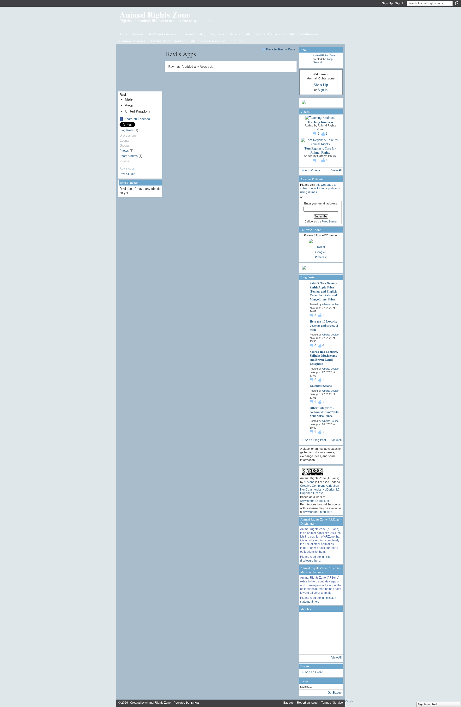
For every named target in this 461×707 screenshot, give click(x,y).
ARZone (309, 482)
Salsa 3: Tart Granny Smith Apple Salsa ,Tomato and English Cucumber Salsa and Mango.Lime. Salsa (323, 291)
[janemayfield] (320, 633)
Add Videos (312, 170)
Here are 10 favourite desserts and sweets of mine (324, 325)
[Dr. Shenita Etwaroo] (320, 619)
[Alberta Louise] (307, 619)
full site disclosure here (315, 558)
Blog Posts (126, 130)
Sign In (399, 3)
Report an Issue (307, 702)
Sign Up (387, 3)
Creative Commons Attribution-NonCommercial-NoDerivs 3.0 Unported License (320, 489)
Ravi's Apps (127, 168)
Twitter (321, 247)
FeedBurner (329, 221)
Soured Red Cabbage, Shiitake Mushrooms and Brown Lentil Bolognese (324, 357)
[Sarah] (334, 646)
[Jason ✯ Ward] (334, 633)
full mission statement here (318, 599)
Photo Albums (129, 156)
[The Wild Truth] (320, 646)
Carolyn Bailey (326, 156)
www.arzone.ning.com (314, 501)
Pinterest (321, 257)
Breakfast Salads (321, 385)
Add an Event (313, 672)
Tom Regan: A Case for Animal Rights (320, 150)
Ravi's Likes (127, 174)
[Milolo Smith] (307, 646)
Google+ (321, 252)
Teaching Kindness (320, 122)
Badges (288, 702)
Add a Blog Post (315, 440)
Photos (124, 150)
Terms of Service (332, 702)
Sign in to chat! (427, 704)
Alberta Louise (330, 304)
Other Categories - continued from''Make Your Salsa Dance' (324, 411)
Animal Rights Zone (155, 14)
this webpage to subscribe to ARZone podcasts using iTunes (320, 188)
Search (456, 3)
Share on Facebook (138, 119)
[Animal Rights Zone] (334, 619)
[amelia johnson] (307, 633)
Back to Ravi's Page (280, 49)
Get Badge (335, 692)
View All (336, 170)
